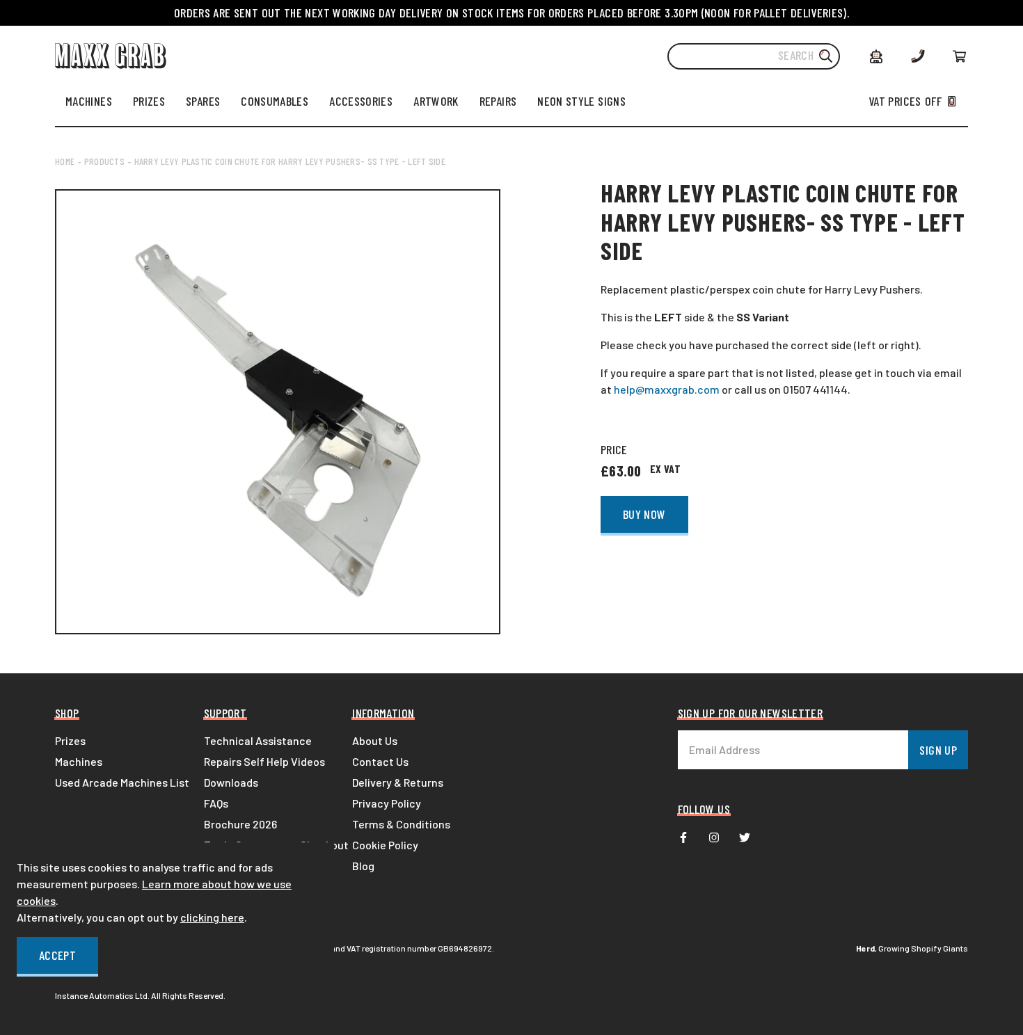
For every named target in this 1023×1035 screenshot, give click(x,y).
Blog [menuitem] (363, 865)
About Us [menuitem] (374, 740)
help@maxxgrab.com (667, 389)
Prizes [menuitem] (70, 740)
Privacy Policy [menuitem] (386, 803)
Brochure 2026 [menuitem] (240, 824)
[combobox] (753, 56)
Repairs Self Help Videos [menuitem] (264, 761)
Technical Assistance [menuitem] (258, 740)
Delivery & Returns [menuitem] (397, 782)
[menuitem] (88, 101)
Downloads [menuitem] (231, 782)
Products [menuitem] (104, 161)
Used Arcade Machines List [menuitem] (122, 782)
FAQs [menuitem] (216, 803)
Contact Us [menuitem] (380, 761)
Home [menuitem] (64, 161)
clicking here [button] (212, 917)
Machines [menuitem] (78, 761)
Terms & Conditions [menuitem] (401, 824)
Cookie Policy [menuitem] (385, 844)
